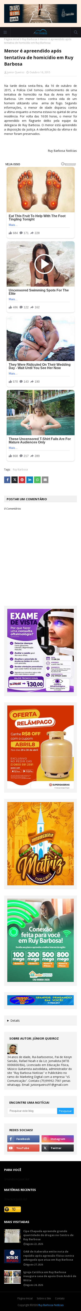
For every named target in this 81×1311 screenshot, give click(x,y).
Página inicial (11, 39)
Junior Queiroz (15, 72)
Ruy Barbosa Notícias (51, 1305)
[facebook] (23, 1138)
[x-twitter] (58, 1148)
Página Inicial (25, 1298)
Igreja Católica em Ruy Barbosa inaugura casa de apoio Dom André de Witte (49, 1276)
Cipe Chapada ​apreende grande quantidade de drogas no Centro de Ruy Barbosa (48, 1235)
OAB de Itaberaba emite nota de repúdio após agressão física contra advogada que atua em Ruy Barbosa (48, 1255)
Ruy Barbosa (29, 39)
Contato (60, 1298)
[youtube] (23, 1148)
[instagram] (58, 1138)
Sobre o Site (44, 1298)
